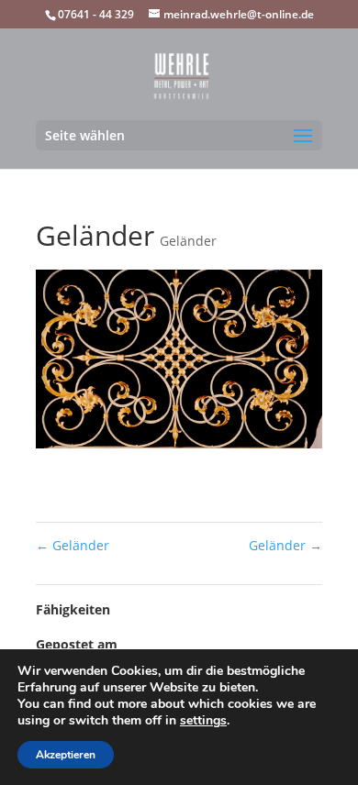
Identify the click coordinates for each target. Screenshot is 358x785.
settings (203, 721)
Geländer (188, 240)
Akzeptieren (65, 754)
